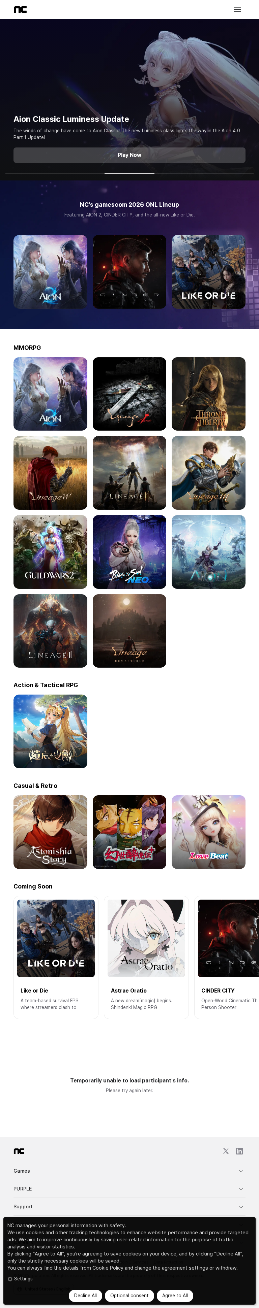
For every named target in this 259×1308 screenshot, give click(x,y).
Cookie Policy (107, 1268)
